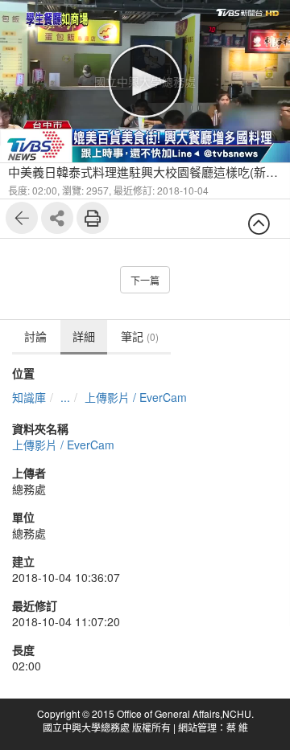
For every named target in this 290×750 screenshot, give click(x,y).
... (65, 397)
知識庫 (29, 397)
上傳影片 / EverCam (136, 397)
